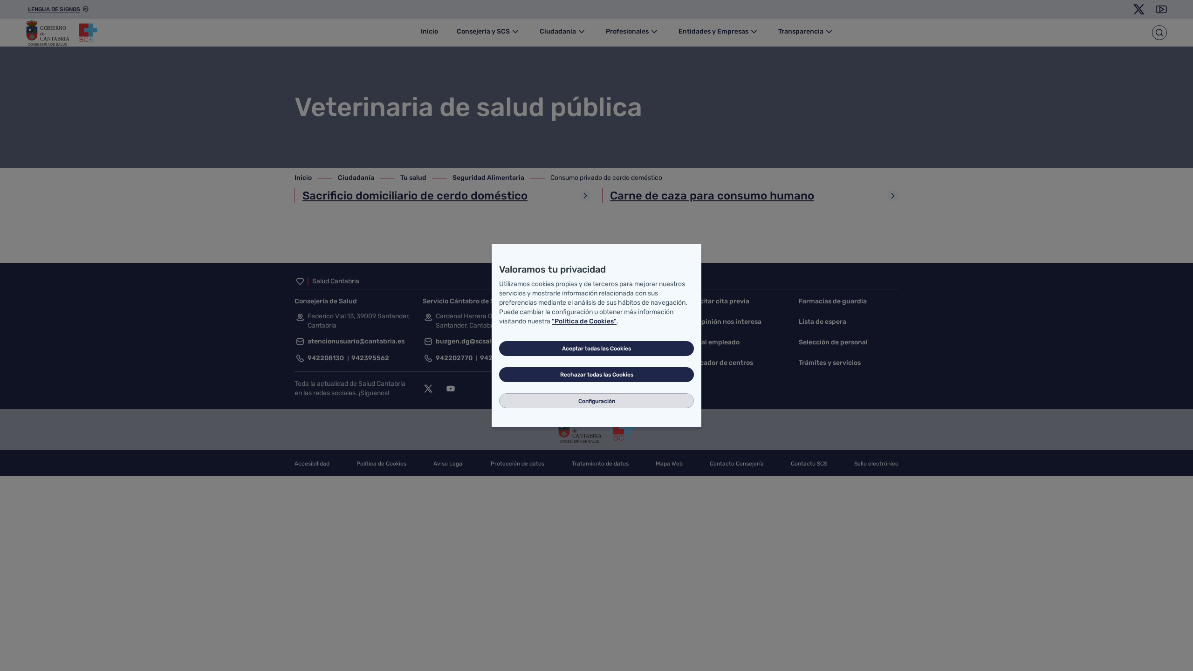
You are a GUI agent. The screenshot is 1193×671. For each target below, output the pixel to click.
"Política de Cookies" (584, 321)
